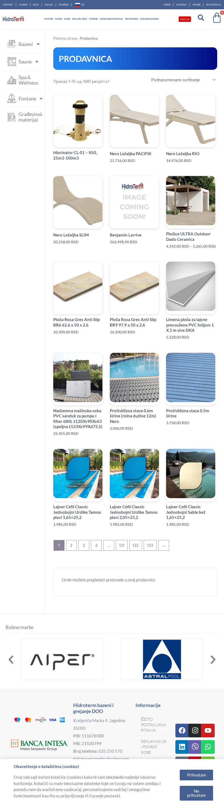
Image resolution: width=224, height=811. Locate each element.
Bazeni (58, 19)
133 (150, 545)
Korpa (167, 4)
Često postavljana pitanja (153, 724)
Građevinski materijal (111, 19)
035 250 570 (110, 751)
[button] (10, 659)
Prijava (197, 4)
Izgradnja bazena (149, 19)
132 (135, 545)
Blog (36, 4)
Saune (67, 19)
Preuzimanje (131, 19)
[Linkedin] (182, 747)
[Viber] (195, 747)
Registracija (213, 4)
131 (121, 545)
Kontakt (8, 4)
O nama (23, 4)
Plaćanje (181, 4)
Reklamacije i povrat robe (153, 747)
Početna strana (65, 38)
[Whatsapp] (208, 747)
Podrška (64, 4)
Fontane (93, 19)
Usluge (49, 4)
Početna (48, 19)
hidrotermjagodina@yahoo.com (101, 758)
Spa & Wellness (79, 19)
